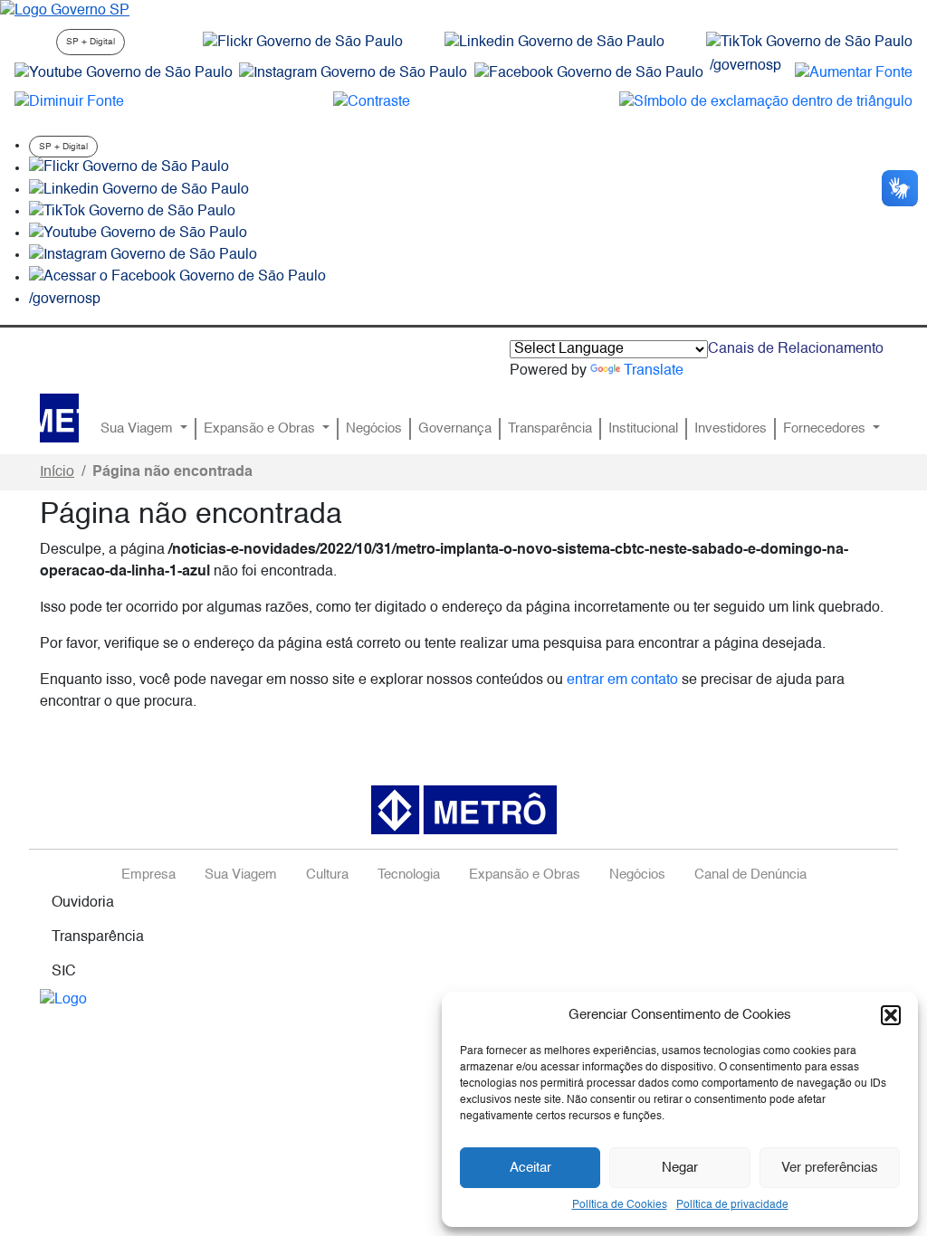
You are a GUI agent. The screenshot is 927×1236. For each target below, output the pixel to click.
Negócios (374, 429)
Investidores (730, 429)
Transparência (550, 429)
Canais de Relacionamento (796, 349)
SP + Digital (90, 41)
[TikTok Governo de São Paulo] (132, 211)
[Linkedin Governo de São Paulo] (139, 190)
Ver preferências (829, 1167)
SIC (64, 972)
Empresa (148, 875)
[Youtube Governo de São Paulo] (138, 233)
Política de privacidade (732, 1205)
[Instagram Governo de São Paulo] (353, 73)
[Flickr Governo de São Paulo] (129, 168)
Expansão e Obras (261, 429)
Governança (455, 429)
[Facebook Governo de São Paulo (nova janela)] (588, 73)
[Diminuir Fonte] (69, 102)
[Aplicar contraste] (371, 102)
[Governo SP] (64, 11)
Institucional (643, 429)
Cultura (327, 875)
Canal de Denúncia (750, 875)
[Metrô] (59, 418)
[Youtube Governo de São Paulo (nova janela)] (123, 73)
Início (57, 472)
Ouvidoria (83, 903)
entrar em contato (622, 680)
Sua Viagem (138, 429)
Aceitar (530, 1167)
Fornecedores (826, 429)
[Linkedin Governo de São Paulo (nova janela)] (554, 42)
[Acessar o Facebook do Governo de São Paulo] (177, 278)
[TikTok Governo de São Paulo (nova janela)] (809, 42)
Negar (680, 1167)
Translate (653, 371)
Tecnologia (408, 875)
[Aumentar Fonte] (854, 73)
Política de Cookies (619, 1205)
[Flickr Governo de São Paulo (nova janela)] (303, 42)
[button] (891, 1015)
